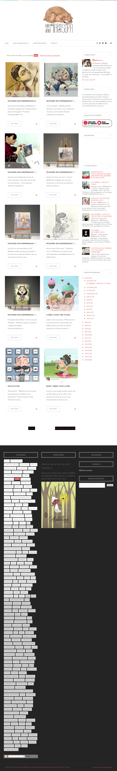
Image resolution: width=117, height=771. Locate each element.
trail (15, 738)
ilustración (28, 472)
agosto (89, 297)
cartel (7, 501)
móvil (30, 702)
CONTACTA (54, 43)
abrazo (7, 625)
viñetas (24, 592)
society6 (16, 585)
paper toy (17, 709)
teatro (7, 735)
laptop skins (21, 683)
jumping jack (10, 683)
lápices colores (17, 515)
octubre (90, 290)
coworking (29, 654)
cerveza (19, 647)
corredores (9, 654)
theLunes (8, 592)
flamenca (8, 534)
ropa (28, 724)
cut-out (31, 658)
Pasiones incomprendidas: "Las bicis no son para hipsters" (22, 243)
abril (88, 309)
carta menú (9, 647)
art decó (18, 629)
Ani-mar (8, 607)
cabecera (16, 640)
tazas (22, 588)
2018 (87, 335)
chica (7, 497)
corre (29, 651)
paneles (8, 709)
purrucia (8, 523)
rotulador (24, 464)
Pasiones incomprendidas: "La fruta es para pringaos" (22, 315)
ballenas (8, 632)
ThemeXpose (107, 767)
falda (25, 665)
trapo (17, 592)
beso (21, 632)
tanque (27, 731)
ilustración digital (27, 501)
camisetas (8, 530)
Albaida (8, 526)
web (16, 523)
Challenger (26, 607)
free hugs (31, 669)
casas (30, 559)
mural (7, 702)
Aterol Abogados (19, 545)
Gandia (31, 610)
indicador (30, 680)
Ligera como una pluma (58, 315)
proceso (24, 537)
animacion (8, 486)
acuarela (8, 508)
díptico (34, 530)
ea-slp (16, 661)
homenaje (30, 676)
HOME (7, 43)
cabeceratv (26, 640)
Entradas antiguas (65, 428)
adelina (26, 548)
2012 (87, 353)
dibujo (20, 563)
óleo (22, 596)
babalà (32, 629)
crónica (8, 658)
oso (33, 578)
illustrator (22, 468)
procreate (9, 541)
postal (28, 519)
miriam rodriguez (11, 694)
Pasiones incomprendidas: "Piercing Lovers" (22, 172)
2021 (87, 325)
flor (23, 669)
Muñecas (18, 486)
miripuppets (17, 472)
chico (25, 508)
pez (15, 581)
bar (16, 632)
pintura (22, 581)
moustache (28, 698)
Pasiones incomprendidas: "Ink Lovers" (61, 243)
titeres (7, 545)
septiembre (91, 294)
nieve (21, 705)
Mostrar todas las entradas (50, 55)
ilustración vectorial (12, 475)
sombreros (9, 731)
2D (28, 523)
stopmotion (27, 541)
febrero (90, 315)
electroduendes (27, 661)
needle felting (10, 705)
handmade (25, 483)
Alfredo (8, 603)
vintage (32, 742)
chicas (27, 647)
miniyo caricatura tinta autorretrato (18, 691)
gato (6, 570)
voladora (8, 596)
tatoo (7, 588)
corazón (18, 530)
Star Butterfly (20, 621)
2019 (87, 332)
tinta (7, 461)
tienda (24, 735)
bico (19, 552)
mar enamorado (28, 574)
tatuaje (14, 588)
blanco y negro (29, 636)
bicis (6, 636)
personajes (9, 504)
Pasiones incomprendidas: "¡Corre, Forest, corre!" (61, 101)
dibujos (28, 563)
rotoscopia (9, 727)
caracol (22, 559)
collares (33, 508)
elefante (8, 665)
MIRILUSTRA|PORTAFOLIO (21, 43)
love (6, 515)
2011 (87, 356)
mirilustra (17, 512)
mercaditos (20, 687)
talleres (19, 731)
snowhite (30, 727)
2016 (87, 341)
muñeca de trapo (19, 702)
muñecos (8, 490)
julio (88, 300)
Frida (15, 526)
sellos (18, 541)
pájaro (18, 504)
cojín (7, 563)
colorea (21, 651)
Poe (29, 618)
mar (6, 537)
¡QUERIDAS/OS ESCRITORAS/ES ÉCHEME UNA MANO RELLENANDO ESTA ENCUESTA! (101, 175)
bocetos (33, 552)
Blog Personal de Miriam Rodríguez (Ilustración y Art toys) (44, 767)
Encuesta (23, 610)
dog (6, 567)
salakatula (20, 727)
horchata (8, 680)
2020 (87, 329)
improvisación (10, 468)
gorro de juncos (11, 676)
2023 (87, 278)
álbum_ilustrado (11, 749)
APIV (27, 599)
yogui (24, 745)
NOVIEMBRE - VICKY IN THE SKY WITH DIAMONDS (101, 215)
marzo (89, 312)
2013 (87, 350)
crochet (8, 512)
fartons (8, 669)
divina (26, 530)
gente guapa (19, 534)
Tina (29, 621)
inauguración (24, 570)
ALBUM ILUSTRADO (17, 599)
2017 (87, 338)
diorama (28, 486)
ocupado (28, 705)
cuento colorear (20, 658)
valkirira (8, 742)
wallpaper (9, 745)
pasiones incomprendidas (21, 497)
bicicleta (29, 632)
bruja (30, 526)
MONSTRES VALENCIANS (12, 548)
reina (7, 724)
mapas (17, 574)
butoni (7, 640)
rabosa (22, 720)
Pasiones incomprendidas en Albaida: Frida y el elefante (22, 101)
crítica (25, 475)
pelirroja (27, 709)
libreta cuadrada (11, 464)
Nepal (24, 614)
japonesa (8, 574)
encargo (16, 483)
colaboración (10, 651)
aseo (25, 629)
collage (27, 512)
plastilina (8, 716)
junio (89, 303)
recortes (31, 720)
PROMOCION (9, 618)
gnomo (14, 672)
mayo (89, 306)
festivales (24, 567)
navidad (8, 519)
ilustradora (19, 680)
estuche (17, 665)
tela (28, 588)
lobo (31, 683)
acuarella (17, 625)
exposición (9, 479)
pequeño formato (11, 713)
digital (7, 483)
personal (14, 537)
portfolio (31, 581)
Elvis (15, 610)
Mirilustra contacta (85, 470)
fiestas (33, 567)
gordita (22, 672)
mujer (20, 578)
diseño (7, 472)
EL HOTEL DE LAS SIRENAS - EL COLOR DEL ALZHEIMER (101, 250)
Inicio (32, 428)
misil (22, 694)
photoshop (25, 479)
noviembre (91, 287)
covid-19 (19, 654)
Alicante (17, 603)
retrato (17, 490)
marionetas (9, 687)
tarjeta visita (26, 585)
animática (8, 629)
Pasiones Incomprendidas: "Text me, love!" (61, 172)
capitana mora (29, 643)
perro (34, 490)
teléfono (16, 735)
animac (26, 625)
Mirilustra (99, 60)
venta (17, 742)
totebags (33, 735)
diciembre (90, 281)
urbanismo (32, 738)
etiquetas (14, 567)
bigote (22, 526)
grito (22, 676)
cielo (34, 647)
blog (25, 552)
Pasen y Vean (20, 618)
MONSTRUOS (9, 614)
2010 (87, 360)
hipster (14, 570)
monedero (9, 698)
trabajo (8, 738)
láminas (26, 490)
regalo (7, 585)
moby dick (30, 694)
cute (13, 563)
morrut (18, 698)
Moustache (14, 386)
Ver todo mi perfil (88, 80)
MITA (25, 504)
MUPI (17, 614)
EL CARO (8, 610)
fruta (7, 672)
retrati (14, 724)
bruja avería (9, 556)
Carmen (16, 607)
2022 (87, 322)
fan (31, 665)
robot (22, 724)
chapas (15, 501)
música (28, 515)
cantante (17, 643)
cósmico (8, 661)
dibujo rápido (16, 461)
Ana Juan (26, 603)
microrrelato (10, 578)
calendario (21, 556)
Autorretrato (20, 494)
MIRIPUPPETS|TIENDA (39, 43)
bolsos (17, 508)
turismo (23, 738)
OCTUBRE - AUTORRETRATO (98, 231)
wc (16, 596)
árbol (22, 523)
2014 (87, 347)
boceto (33, 464)
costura (32, 468)
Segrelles (8, 621)
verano (24, 742)
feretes (16, 669)
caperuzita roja (11, 559)
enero (89, 318)
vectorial (8, 494)
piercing (24, 713)
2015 (87, 344)
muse (27, 578)
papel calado (18, 519)
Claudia (31, 545)
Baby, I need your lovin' (58, 386)
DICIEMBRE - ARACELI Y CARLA (100, 183)
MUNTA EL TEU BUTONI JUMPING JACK (100, 199)
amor (29, 494)
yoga (17, 745)
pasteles (8, 581)
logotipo (30, 534)
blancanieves (16, 636)
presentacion (20, 716)
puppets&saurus (11, 720)
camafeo (8, 643)
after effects (10, 552)
